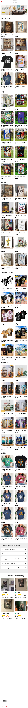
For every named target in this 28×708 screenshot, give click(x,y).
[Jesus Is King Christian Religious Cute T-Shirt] (21, 61)
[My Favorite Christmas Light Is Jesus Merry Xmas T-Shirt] (21, 496)
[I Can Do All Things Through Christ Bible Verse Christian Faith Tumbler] (21, 423)
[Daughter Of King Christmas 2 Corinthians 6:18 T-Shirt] (7, 61)
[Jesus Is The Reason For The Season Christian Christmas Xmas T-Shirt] (21, 479)
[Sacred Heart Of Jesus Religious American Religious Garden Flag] (7, 169)
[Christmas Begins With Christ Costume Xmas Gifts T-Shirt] (21, 530)
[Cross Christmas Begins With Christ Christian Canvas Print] (7, 207)
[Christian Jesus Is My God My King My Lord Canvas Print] (7, 44)
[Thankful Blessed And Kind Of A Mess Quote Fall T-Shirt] (7, 479)
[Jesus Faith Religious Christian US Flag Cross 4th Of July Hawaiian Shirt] (7, 298)
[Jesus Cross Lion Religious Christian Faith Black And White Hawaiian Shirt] (7, 281)
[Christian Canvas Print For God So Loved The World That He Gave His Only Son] (21, 225)
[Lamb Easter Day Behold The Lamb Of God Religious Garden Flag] (7, 117)
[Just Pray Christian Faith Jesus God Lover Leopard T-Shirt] (7, 513)
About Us (3, 704)
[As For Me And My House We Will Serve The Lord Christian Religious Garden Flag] (7, 100)
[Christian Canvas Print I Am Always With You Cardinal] (21, 242)
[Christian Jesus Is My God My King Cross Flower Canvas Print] (21, 27)
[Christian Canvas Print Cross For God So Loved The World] (7, 190)
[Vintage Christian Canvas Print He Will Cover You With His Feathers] (21, 190)
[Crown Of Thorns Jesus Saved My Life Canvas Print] (21, 78)
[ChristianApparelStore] (14, 1)
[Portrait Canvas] (14, 10)
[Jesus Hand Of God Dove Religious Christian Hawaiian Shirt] (21, 298)
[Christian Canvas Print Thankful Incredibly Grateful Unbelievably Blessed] (7, 225)
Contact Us (4, 706)
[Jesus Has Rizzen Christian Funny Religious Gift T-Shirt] (7, 496)
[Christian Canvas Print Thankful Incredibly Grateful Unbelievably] (21, 207)
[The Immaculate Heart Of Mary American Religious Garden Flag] (21, 169)
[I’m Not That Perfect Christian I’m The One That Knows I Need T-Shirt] (21, 513)
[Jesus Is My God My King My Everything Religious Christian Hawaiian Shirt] (21, 349)
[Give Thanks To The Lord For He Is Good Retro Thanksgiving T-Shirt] (21, 461)
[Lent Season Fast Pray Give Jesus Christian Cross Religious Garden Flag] (21, 117)
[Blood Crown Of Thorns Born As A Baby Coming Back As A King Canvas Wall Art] (21, 44)
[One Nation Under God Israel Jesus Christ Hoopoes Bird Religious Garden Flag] (7, 134)
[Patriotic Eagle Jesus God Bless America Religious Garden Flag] (7, 152)
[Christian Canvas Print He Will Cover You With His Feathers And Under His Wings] (21, 259)
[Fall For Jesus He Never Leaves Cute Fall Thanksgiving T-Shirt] (7, 530)
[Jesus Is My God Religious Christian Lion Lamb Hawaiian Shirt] (7, 332)
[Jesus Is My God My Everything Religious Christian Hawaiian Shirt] (21, 332)
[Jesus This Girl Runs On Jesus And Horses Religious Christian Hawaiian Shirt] (7, 315)
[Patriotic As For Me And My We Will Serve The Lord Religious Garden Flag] (21, 152)
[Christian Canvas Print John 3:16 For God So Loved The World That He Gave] (7, 242)
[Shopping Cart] (26, 1)
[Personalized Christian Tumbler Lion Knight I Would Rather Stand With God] (7, 388)
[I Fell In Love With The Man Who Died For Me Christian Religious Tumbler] (21, 405)
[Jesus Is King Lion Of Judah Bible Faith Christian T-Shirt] (7, 78)
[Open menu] (5, 1)
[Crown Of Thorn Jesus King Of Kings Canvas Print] (7, 27)
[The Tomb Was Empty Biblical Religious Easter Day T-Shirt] (7, 461)
